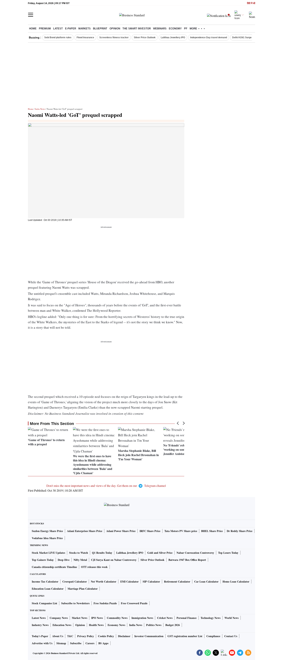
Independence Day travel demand (208, 37)
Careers (89, 643)
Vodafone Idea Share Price (47, 538)
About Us (57, 636)
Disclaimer (124, 636)
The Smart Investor (136, 28)
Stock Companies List (44, 603)
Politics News (153, 625)
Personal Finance (187, 618)
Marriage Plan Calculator (83, 589)
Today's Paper (40, 636)
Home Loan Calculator (236, 581)
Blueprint (100, 28)
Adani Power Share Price (121, 531)
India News (40, 108)
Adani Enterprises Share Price (84, 531)
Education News (62, 625)
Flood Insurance (85, 37)
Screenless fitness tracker (114, 37)
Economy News (116, 625)
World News (231, 618)
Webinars (160, 28)
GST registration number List (184, 636)
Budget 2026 (172, 625)
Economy (175, 28)
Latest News (39, 618)
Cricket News (164, 618)
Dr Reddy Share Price (239, 531)
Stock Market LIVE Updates (48, 553)
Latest (58, 28)
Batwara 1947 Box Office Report (187, 560)
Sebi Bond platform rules (57, 37)
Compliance (213, 636)
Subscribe (75, 643)
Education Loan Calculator (48, 589)
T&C (70, 636)
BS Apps (103, 643)
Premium (45, 28)
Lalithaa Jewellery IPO (173, 37)
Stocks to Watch (78, 553)
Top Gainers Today (43, 560)
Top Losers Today (228, 553)
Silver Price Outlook (145, 37)
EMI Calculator (129, 581)
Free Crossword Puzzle (134, 603)
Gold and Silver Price (159, 553)
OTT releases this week (94, 567)
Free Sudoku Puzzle (105, 603)
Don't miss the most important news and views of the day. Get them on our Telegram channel (106, 486)
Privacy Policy (85, 636)
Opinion (115, 28)
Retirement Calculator (177, 581)
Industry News (40, 625)
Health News (96, 625)
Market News (79, 618)
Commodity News (117, 618)
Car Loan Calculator (206, 581)
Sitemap (61, 643)
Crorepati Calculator (74, 581)
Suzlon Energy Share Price (47, 531)
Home (33, 28)
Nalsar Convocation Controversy (195, 553)
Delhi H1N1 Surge (242, 37)
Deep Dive (63, 560)
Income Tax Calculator (45, 581)
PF (185, 28)
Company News (59, 618)
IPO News (97, 618)
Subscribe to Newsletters (75, 603)
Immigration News (142, 618)
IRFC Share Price (150, 531)
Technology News (210, 618)
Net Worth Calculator (103, 581)
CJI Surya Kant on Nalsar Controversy (113, 560)
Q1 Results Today (102, 553)
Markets (84, 28)
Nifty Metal (80, 560)
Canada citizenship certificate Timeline (54, 567)
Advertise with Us (42, 643)
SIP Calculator (151, 581)
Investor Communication (148, 636)
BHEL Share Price (212, 531)
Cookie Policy (106, 636)
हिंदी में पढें (251, 3)
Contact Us (230, 636)
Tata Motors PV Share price (180, 531)
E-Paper (70, 28)
